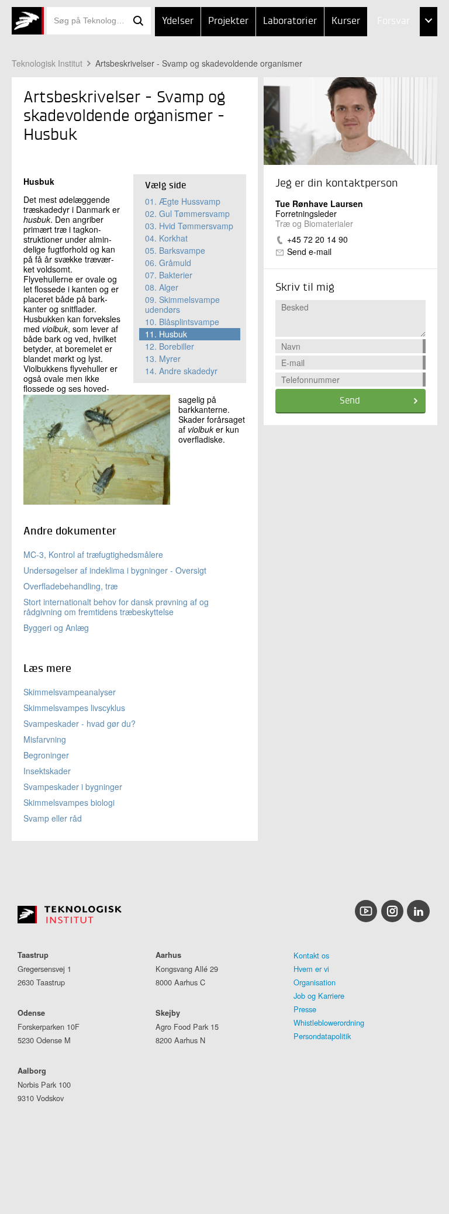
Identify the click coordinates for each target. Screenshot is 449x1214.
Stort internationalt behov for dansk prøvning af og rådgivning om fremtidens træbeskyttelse (116, 607)
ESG (361, 80)
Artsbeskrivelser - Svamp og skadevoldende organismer (198, 63)
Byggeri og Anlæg (56, 627)
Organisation (314, 982)
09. (182, 304)
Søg (138, 21)
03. (189, 226)
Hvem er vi (311, 968)
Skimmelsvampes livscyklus (74, 707)
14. (181, 371)
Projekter (228, 21)
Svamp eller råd (52, 818)
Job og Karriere (318, 995)
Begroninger (46, 755)
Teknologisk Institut (47, 63)
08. (161, 287)
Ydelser (178, 21)
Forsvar (393, 21)
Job (360, 51)
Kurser (345, 21)
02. (187, 213)
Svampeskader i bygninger (72, 786)
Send (350, 401)
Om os (367, 109)
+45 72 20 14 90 (317, 239)
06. (168, 262)
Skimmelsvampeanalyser (69, 692)
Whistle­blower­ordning (328, 1022)
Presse (304, 1009)
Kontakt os (311, 955)
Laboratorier (290, 21)
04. (166, 238)
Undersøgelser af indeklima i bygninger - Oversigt (114, 570)
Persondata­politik (322, 1035)
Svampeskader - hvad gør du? (79, 723)
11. (166, 334)
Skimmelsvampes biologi (69, 802)
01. (182, 201)
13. (163, 358)
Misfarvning (44, 739)
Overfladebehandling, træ (70, 586)
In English (375, 138)
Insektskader (47, 771)
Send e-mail (309, 251)
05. (175, 250)
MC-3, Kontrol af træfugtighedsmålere (93, 554)
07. (168, 275)
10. (182, 321)
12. (169, 346)
